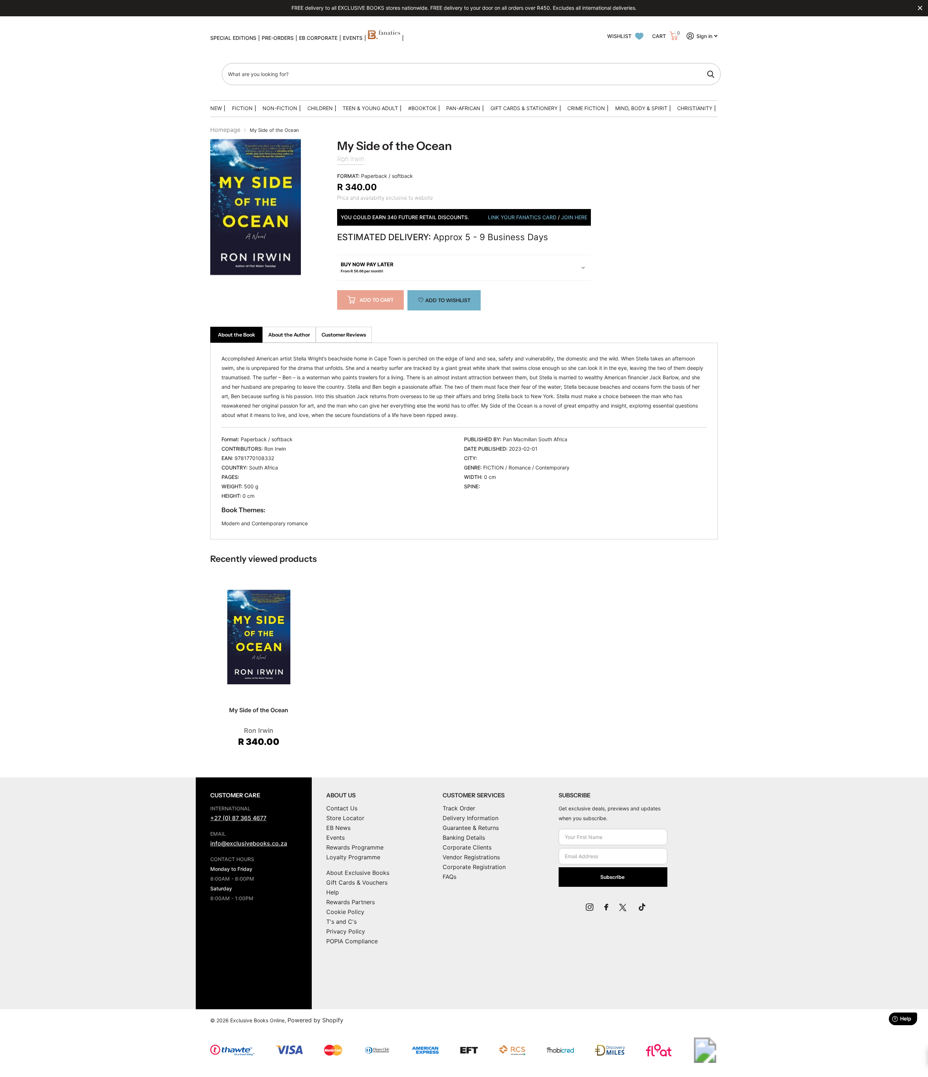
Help (332, 892)
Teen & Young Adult (370, 108)
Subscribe (613, 877)
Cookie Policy (345, 911)
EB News (338, 827)
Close (920, 8)
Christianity (694, 108)
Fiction (242, 108)
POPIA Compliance (352, 941)
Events (335, 837)
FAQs (449, 876)
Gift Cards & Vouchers (357, 882)
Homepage (225, 129)
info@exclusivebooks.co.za (248, 843)
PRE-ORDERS (278, 38)
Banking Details (464, 837)
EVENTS (352, 38)
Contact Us (341, 808)
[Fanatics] (384, 38)
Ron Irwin (350, 159)
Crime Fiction (586, 108)
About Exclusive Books (357, 872)
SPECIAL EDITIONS (233, 38)
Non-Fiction (279, 108)
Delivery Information (470, 818)
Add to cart (377, 300)
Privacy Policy (345, 931)
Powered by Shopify (315, 1020)
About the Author (289, 334)
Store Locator (345, 818)
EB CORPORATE (318, 38)
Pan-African (463, 108)
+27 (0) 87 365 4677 (238, 818)
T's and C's (341, 921)
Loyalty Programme (353, 857)
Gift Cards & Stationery (524, 108)
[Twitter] (623, 907)
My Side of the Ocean (258, 710)
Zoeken (711, 74)
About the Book (236, 334)
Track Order (459, 808)
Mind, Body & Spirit (641, 108)
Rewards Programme (355, 847)
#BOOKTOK (422, 108)
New (216, 108)
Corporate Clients (467, 847)
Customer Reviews (344, 334)
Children (320, 108)
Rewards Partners (350, 902)
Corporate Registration (474, 867)
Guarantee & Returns (471, 827)
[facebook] (606, 907)
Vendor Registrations (471, 857)
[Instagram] (589, 907)
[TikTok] (642, 907)
